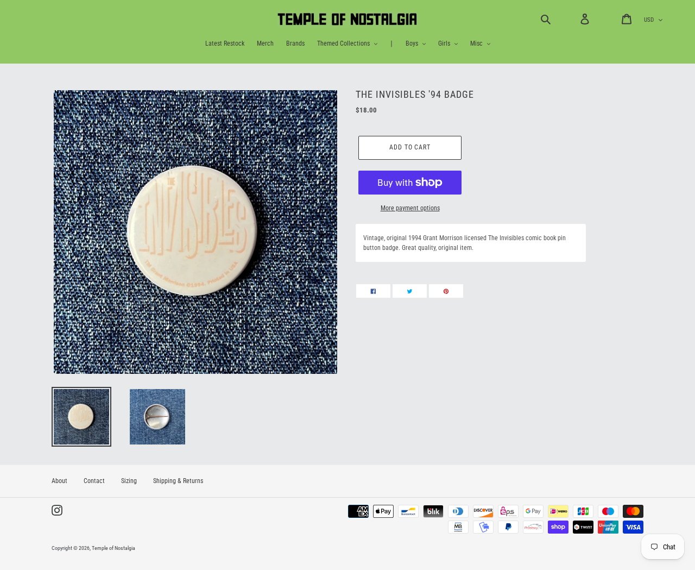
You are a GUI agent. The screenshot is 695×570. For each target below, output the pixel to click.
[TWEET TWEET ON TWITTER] (409, 291)
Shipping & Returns (178, 481)
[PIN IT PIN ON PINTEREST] (446, 291)
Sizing (129, 481)
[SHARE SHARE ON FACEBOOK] (373, 291)
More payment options (410, 208)
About (59, 481)
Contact (94, 481)
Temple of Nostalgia (113, 548)
